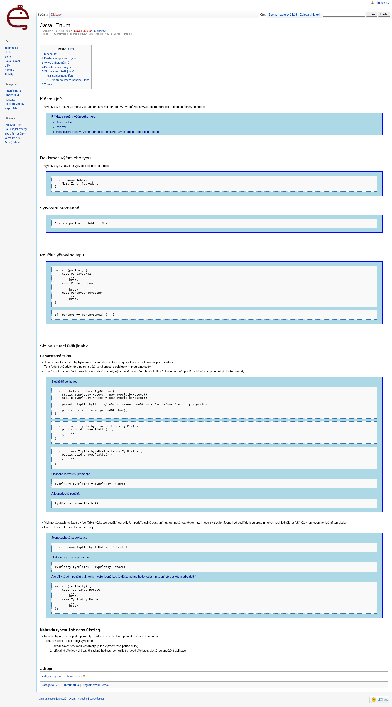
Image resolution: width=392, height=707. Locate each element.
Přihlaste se (382, 2)
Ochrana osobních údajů (52, 698)
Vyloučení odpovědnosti (91, 698)
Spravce (77, 31)
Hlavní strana (13, 90)
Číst (263, 14)
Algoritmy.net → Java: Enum (63, 676)
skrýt (70, 48)
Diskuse (56, 14)
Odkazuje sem (13, 124)
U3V (7, 65)
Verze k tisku (12, 138)
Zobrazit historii (310, 14)
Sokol (8, 56)
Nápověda (11, 108)
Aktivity (9, 74)
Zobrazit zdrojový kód (283, 14)
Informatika (71, 685)
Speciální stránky (15, 133)
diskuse (87, 31)
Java (105, 685)
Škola (8, 52)
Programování (90, 685)
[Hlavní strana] (18, 18)
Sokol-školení (13, 61)
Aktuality (10, 99)
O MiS (72, 698)
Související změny (16, 129)
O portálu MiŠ (13, 95)
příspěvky (99, 31)
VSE (59, 685)
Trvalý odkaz (12, 142)
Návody (9, 69)
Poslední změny (14, 104)
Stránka (43, 14)
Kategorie (47, 685)
